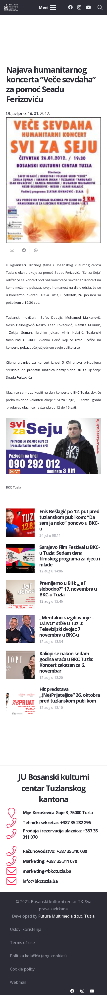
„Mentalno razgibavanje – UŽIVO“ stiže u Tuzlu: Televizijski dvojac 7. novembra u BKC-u (66, 626)
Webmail (18, 982)
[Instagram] (79, 7)
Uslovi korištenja (25, 929)
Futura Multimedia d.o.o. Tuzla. (66, 916)
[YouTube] (88, 7)
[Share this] (24, 250)
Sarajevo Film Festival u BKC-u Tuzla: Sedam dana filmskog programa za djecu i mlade (69, 556)
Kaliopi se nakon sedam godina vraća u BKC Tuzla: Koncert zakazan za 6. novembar (66, 662)
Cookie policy (22, 969)
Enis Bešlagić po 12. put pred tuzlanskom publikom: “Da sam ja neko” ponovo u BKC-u (69, 520)
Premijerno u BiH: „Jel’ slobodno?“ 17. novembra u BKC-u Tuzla (68, 589)
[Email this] (12, 250)
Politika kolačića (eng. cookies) (38, 956)
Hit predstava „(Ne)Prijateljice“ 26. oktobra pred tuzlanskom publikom (69, 695)
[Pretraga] (100, 7)
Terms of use (22, 942)
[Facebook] (70, 7)
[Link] (15, 7)
